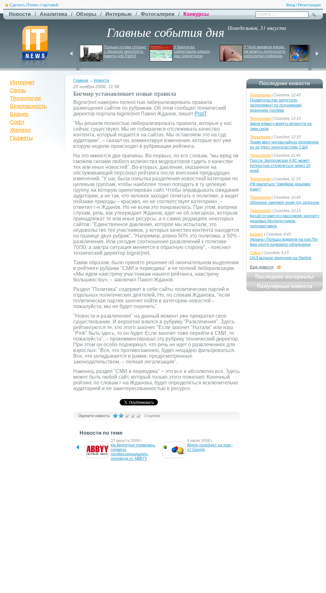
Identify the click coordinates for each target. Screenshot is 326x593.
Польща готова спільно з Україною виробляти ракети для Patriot (125, 51)
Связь (18, 90)
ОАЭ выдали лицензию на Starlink (280, 258)
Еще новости (261, 267)
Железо (20, 130)
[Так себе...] (127, 415)
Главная (80, 80)
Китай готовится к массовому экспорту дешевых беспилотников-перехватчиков (284, 221)
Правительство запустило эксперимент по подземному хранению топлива (276, 105)
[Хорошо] (132, 415)
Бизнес (19, 114)
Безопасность (28, 106)
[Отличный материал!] (138, 415)
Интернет (22, 82)
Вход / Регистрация (303, 5)
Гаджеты (21, 138)
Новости (101, 80)
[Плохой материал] (121, 415)
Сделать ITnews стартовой (34, 5)
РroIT (200, 113)
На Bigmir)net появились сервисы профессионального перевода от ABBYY (133, 452)
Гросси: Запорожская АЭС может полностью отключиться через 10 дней (280, 165)
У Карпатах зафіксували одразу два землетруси (192, 51)
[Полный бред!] (115, 415)
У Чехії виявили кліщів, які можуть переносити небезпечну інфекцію (265, 51)
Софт (17, 122)
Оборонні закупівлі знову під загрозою (284, 202)
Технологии (25, 98)
